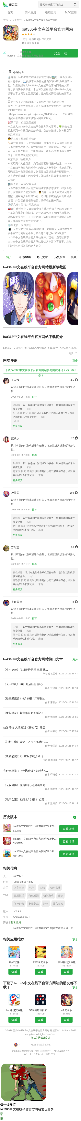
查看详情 (69, 829)
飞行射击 (19, 903)
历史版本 (59, 257)
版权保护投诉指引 (40, 1037)
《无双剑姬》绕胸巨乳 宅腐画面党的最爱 (25, 785)
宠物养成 (34, 903)
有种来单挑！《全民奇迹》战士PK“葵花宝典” (25, 770)
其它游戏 (58, 903)
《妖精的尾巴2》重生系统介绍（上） (25, 756)
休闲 (31, 887)
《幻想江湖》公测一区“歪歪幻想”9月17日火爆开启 (25, 742)
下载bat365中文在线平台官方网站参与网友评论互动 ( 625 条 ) (40, 370)
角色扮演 (34, 895)
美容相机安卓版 (67, 962)
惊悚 (42, 887)
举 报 (1, 1116)
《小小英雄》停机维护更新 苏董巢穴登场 (25, 669)
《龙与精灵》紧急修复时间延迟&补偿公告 (25, 713)
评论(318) (25, 257)
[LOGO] (10, 4)
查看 (14, 972)
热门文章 (42, 257)
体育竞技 (19, 887)
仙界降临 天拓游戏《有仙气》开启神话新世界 (25, 727)
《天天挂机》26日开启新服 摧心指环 (25, 684)
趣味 (60, 895)
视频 (73, 257)
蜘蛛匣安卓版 (40, 962)
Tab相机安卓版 (14, 1010)
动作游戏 (48, 895)
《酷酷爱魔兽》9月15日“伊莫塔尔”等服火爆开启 (25, 698)
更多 (75, 360)
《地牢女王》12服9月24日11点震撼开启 (25, 799)
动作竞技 (55, 887)
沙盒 (45, 903)
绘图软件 (14, 962)
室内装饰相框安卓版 (40, 1010)
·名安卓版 (66, 1010)
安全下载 (60, 53)
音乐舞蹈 (19, 895)
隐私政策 (16, 922)
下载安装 (46, 39)
